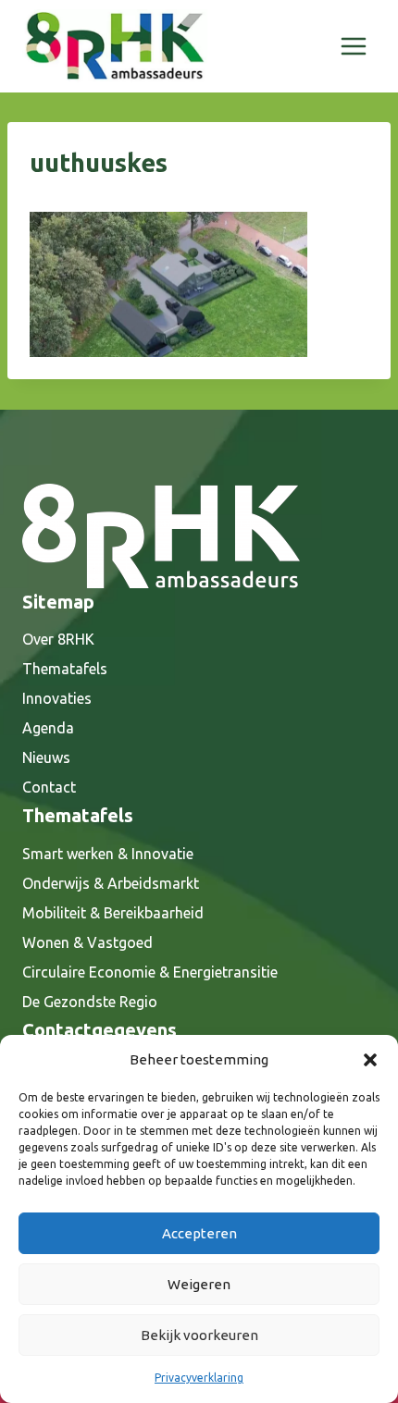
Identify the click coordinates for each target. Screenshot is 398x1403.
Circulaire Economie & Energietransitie (150, 972)
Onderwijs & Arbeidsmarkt (110, 883)
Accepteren (199, 1233)
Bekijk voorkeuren (199, 1335)
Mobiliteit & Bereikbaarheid (113, 913)
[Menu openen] (353, 46)
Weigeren (199, 1284)
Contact (49, 787)
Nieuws (46, 757)
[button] (370, 1060)
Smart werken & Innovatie (107, 853)
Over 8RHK (58, 639)
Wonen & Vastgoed (87, 942)
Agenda (48, 728)
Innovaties (57, 698)
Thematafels (64, 668)
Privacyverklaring (199, 1378)
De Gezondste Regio (89, 1001)
